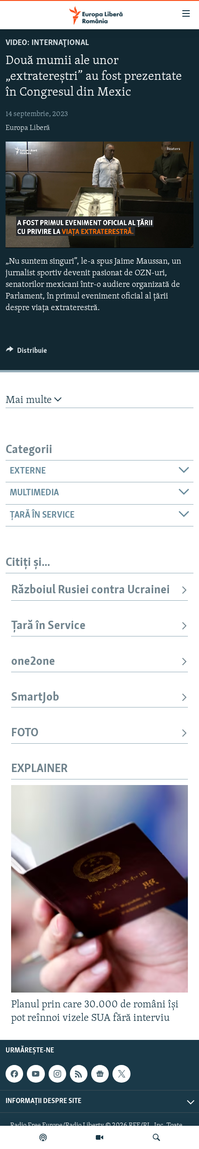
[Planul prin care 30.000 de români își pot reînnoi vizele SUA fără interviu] (99, 889)
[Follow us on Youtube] (35, 1074)
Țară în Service (48, 626)
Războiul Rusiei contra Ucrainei (90, 590)
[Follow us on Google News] (100, 1074)
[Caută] (156, 1137)
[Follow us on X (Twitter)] (121, 1074)
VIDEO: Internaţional (47, 43)
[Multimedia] (99, 1137)
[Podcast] (43, 1137)
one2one (33, 662)
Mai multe (30, 400)
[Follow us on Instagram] (57, 1074)
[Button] (26, 353)
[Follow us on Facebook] (14, 1074)
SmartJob (35, 697)
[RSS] (78, 1074)
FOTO (24, 733)
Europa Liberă (28, 128)
